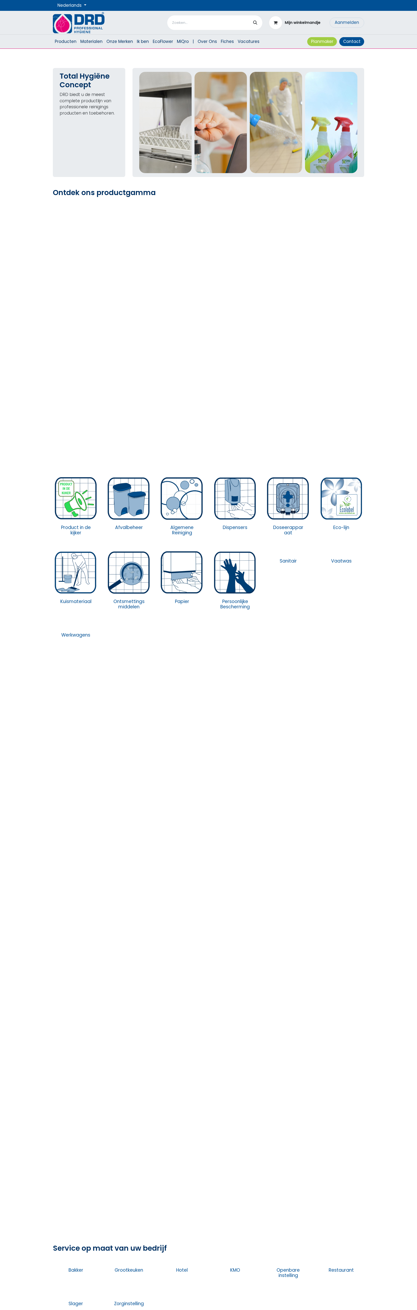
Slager (76, 1303)
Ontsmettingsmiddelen (129, 604)
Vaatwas (341, 561)
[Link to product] (76, 497)
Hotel (182, 1270)
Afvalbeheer (129, 527)
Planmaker (322, 41)
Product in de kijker (76, 530)
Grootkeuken (129, 1270)
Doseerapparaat (288, 530)
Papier (182, 601)
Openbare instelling (288, 1273)
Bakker (76, 1270)
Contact (352, 41)
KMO (235, 1270)
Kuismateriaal (75, 601)
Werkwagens (75, 635)
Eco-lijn (341, 527)
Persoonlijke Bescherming (235, 604)
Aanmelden (347, 22)
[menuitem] (65, 42)
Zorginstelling (129, 1303)
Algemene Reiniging (182, 530)
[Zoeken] (255, 22)
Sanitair (288, 601)
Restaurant (341, 1270)
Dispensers (235, 527)
